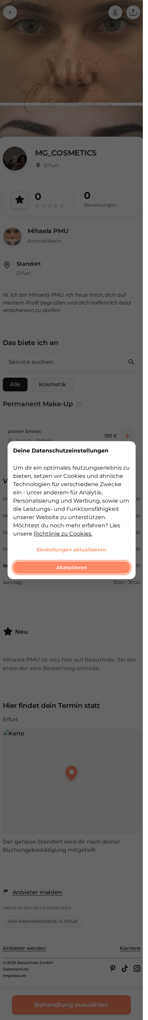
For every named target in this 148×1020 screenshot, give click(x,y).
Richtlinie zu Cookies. (63, 533)
